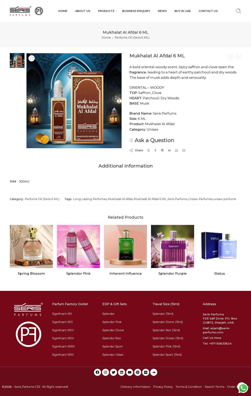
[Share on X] (148, 150)
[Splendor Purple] (172, 246)
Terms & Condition (189, 387)
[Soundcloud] (153, 372)
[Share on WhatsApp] (176, 150)
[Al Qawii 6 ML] (231, 57)
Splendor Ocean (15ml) (168, 338)
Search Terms (214, 387)
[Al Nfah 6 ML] (238, 57)
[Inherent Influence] (125, 246)
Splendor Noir (111, 338)
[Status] (219, 246)
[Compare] (31, 58)
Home (106, 37)
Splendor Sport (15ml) (167, 354)
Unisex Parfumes (200, 199)
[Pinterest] (137, 372)
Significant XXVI (63, 354)
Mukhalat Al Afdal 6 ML (150, 199)
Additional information (125, 166)
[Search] (238, 11)
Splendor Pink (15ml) (166, 346)
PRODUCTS (106, 11)
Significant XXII (62, 322)
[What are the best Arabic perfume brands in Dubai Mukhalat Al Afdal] (17, 60)
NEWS (162, 11)
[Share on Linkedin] (169, 150)
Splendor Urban (113, 354)
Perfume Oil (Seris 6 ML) (132, 37)
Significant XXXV (63, 346)
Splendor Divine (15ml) (168, 322)
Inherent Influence (125, 273)
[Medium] (145, 372)
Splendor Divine (113, 330)
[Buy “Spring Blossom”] (23, 264)
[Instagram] (105, 372)
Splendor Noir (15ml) (166, 330)
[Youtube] (129, 372)
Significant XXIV (63, 338)
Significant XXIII (63, 330)
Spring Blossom (31, 273)
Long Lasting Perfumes (90, 199)
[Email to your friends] (184, 150)
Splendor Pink (78, 273)
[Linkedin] (121, 372)
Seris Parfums (177, 199)
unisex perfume (225, 199)
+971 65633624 (220, 343)
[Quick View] (31, 264)
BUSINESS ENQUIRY (136, 11)
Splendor (108, 314)
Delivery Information (135, 387)
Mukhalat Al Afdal (120, 199)
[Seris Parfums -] (26, 11)
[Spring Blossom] (31, 246)
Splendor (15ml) (163, 314)
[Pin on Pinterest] (162, 150)
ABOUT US (82, 11)
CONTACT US (208, 11)
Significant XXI (62, 314)
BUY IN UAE (183, 11)
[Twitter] (113, 372)
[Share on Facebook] (155, 150)
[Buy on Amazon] (70, 264)
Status (219, 273)
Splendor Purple (172, 273)
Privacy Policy (163, 387)
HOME (62, 11)
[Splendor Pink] (78, 246)
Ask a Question (153, 140)
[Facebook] (97, 372)
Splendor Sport (112, 346)
